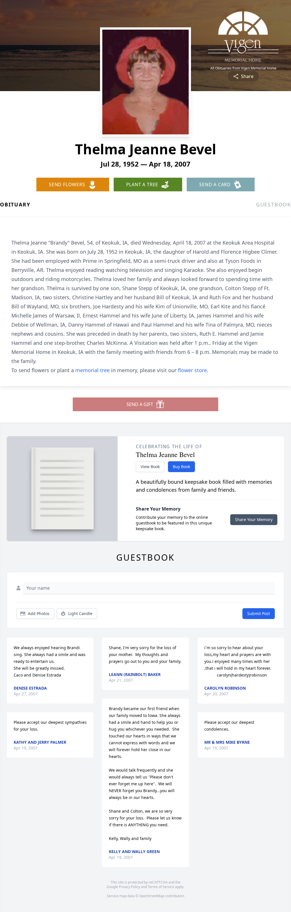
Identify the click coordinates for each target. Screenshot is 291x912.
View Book (150, 466)
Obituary (15, 204)
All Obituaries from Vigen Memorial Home (243, 68)
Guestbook (273, 204)
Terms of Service (161, 886)
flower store (192, 370)
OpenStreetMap (151, 895)
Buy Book (181, 466)
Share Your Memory (254, 519)
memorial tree (92, 370)
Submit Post (258, 613)
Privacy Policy (129, 886)
